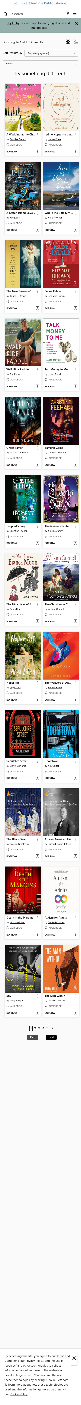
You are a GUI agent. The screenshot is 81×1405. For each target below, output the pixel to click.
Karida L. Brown (18, 296)
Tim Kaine (15, 374)
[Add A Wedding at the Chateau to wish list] (37, 151)
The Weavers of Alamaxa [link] (59, 683)
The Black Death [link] (17, 839)
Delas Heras (16, 609)
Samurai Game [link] (54, 448)
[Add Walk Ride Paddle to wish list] (37, 386)
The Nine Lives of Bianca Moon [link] (21, 604)
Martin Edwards (18, 765)
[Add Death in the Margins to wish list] (37, 935)
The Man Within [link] (55, 996)
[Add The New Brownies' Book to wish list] (37, 308)
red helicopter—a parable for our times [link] (59, 134)
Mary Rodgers (17, 1000)
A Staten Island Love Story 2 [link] (21, 213)
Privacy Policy (34, 1361)
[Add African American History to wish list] (75, 856)
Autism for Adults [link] (56, 918)
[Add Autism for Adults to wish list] (75, 935)
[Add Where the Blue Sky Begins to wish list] (75, 230)
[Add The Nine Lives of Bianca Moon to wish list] (37, 621)
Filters (9, 63)
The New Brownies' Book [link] (21, 291)
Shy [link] (8, 996)
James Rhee (54, 139)
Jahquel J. (15, 217)
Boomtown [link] (52, 761)
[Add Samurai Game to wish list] (75, 465)
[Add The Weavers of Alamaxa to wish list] (75, 700)
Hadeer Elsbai (55, 687)
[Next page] (52, 1028)
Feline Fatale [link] (53, 291)
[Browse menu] (74, 13)
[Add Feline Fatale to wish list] (75, 308)
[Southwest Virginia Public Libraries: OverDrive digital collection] (40, 3)
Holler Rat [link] (12, 683)
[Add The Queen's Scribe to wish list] (75, 543)
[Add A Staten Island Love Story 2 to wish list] (37, 230)
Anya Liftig (15, 687)
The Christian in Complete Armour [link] (59, 604)
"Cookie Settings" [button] (56, 1380)
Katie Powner (55, 217)
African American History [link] (59, 839)
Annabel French (18, 139)
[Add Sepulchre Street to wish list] (37, 778)
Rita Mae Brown (56, 296)
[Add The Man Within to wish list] (75, 1013)
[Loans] (66, 14)
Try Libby (13, 23)
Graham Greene (56, 1000)
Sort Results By (12, 53)
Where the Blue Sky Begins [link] (59, 213)
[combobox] (33, 14)
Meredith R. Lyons (19, 452)
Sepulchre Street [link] (17, 761)
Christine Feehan (57, 452)
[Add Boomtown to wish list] (75, 778)
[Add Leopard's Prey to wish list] (37, 543)
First (32, 1037)
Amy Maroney (55, 531)
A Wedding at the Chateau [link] (21, 134)
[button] (68, 43)
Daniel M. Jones (56, 922)
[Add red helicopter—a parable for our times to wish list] (75, 151)
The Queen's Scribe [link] (57, 526)
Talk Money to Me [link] (56, 369)
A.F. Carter (53, 765)
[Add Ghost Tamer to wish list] (37, 465)
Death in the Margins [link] (19, 918)
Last (51, 1037)
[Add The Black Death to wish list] (37, 856)
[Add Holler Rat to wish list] (37, 700)
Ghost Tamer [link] (14, 448)
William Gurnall (56, 609)
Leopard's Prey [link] (15, 526)
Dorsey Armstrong (19, 844)
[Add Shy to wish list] (37, 1013)
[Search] (5, 14)
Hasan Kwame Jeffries (59, 844)
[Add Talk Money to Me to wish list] (75, 386)
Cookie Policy (19, 1394)
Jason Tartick (55, 374)
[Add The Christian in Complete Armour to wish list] (75, 621)
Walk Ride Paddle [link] (17, 369)
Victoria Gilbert (17, 922)
